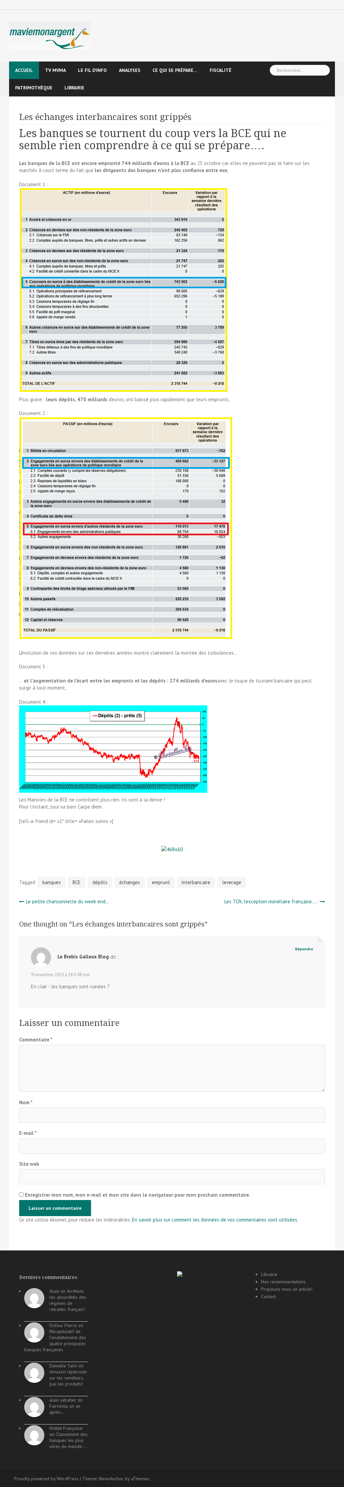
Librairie (74, 88)
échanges (129, 882)
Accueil (24, 70)
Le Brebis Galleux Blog (83, 956)
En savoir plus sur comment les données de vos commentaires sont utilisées (214, 1219)
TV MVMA (55, 70)
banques (51, 882)
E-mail (28, 1133)
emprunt (161, 882)
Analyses (129, 70)
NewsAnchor (111, 1479)
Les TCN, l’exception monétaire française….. (271, 901)
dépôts (100, 882)
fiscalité (220, 70)
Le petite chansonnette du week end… (67, 901)
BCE (77, 882)
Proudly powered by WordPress (46, 1479)
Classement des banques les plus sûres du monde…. (68, 1440)
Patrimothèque (33, 88)
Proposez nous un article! (286, 1289)
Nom (26, 1102)
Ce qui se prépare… (175, 70)
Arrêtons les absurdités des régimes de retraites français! (67, 1300)
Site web (29, 1164)
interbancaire (196, 882)
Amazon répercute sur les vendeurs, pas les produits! (68, 1378)
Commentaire (35, 1039)
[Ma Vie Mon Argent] (49, 35)
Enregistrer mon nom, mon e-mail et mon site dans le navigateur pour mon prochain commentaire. (137, 1195)
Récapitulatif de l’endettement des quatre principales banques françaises (55, 1340)
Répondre (304, 948)
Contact (268, 1296)
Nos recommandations (283, 1282)
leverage (231, 882)
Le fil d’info (92, 70)
